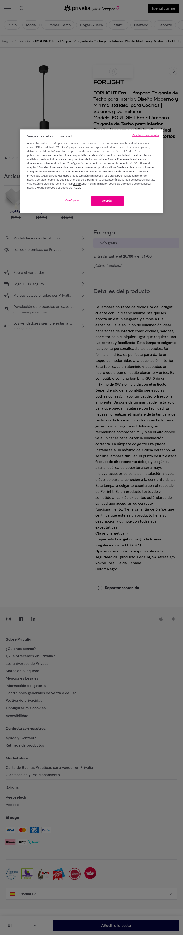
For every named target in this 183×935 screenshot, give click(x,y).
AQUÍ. (77, 187)
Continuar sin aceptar (145, 135)
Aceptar (107, 201)
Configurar (72, 200)
